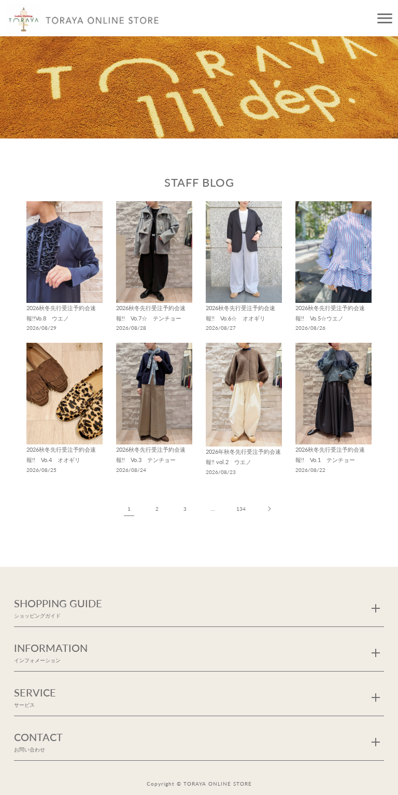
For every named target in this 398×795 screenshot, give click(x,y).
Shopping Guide (58, 607)
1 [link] (129, 508)
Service (35, 696)
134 (241, 508)
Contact (38, 741)
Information (51, 652)
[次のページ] (269, 508)
